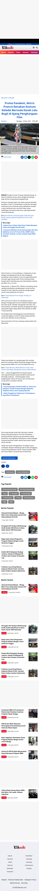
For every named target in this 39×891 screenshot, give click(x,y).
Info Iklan (24, 883)
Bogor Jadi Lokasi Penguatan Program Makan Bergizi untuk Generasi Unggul (12, 541)
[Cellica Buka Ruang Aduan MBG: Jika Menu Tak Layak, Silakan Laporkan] (33, 793)
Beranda (4, 98)
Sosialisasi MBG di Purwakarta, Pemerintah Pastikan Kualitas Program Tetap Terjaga (12, 712)
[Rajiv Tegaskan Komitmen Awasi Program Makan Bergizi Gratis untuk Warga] (33, 741)
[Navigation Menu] (37, 48)
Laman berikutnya (9, 458)
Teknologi (29, 859)
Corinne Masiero (23, 472)
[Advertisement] (19, 19)
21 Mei (18, 498)
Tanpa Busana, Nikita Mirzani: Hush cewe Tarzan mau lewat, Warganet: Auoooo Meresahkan (18, 369)
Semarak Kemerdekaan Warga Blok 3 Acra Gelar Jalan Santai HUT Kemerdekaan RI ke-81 (13, 515)
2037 (11, 502)
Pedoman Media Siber (15, 880)
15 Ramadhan (7, 498)
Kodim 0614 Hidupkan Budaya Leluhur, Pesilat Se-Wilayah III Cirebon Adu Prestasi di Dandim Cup (12, 555)
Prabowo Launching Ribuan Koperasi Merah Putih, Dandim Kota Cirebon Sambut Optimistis (13, 569)
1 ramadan (14, 494)
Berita (4, 633)
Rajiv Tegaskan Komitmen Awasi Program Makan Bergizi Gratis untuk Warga (13, 740)
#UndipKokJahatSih (26, 489)
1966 (4, 502)
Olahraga (29, 862)
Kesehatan (34, 52)
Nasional (11, 52)
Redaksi (4, 121)
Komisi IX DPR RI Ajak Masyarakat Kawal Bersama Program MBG (13, 752)
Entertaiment (29, 865)
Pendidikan (29, 856)
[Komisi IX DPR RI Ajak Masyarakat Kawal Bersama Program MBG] (33, 754)
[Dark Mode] (34, 48)
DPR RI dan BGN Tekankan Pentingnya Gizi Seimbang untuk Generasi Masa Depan (13, 726)
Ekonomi (25, 52)
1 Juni (4, 494)
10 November (25, 494)
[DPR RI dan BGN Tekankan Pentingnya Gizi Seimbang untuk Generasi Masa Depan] (33, 727)
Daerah (3, 52)
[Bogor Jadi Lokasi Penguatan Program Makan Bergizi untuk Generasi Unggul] (33, 542)
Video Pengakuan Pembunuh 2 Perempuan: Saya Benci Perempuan (19, 394)
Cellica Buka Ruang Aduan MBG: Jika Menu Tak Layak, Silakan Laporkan (13, 792)
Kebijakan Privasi (30, 880)
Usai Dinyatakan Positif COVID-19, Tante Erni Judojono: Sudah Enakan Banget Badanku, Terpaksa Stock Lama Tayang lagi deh (19, 389)
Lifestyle (11, 98)
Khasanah (10, 871)
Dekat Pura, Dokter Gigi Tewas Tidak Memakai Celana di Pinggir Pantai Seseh (20, 226)
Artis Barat (10, 472)
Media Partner (15, 883)
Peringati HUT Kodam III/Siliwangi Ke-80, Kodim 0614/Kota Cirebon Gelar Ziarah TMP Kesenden (13, 528)
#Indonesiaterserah (9, 489)
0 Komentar (7, 157)
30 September (29, 498)
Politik (18, 52)
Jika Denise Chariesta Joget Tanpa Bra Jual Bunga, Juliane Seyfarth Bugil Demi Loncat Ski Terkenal (17, 217)
